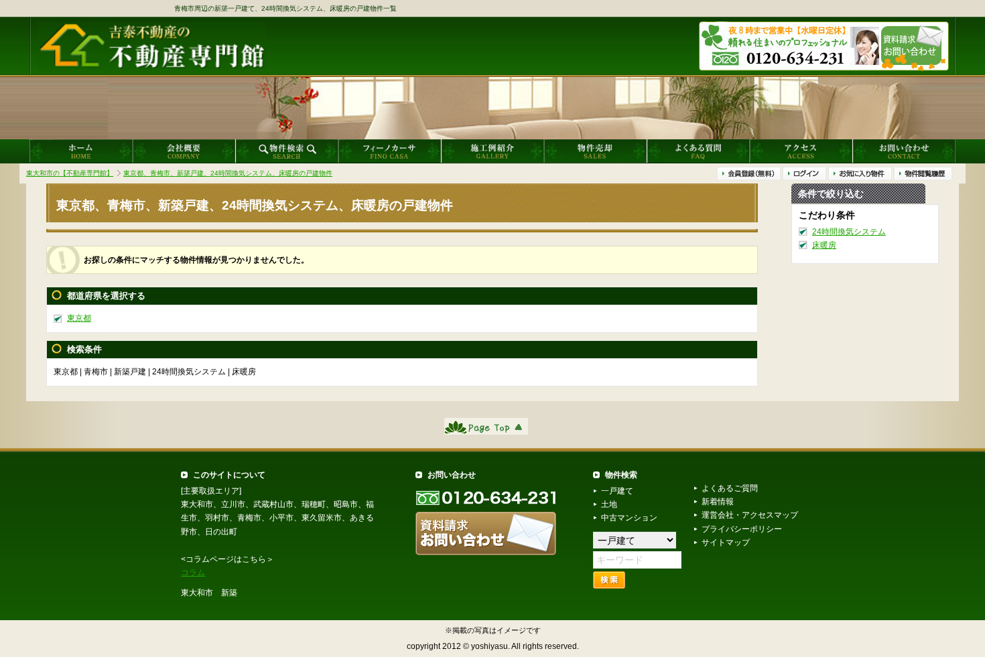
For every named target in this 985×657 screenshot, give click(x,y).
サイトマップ (726, 542)
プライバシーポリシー (742, 529)
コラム (193, 572)
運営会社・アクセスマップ (750, 515)
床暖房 (824, 245)
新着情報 (718, 501)
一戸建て (617, 491)
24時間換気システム (849, 231)
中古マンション (629, 517)
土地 (609, 504)
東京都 (79, 318)
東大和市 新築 (209, 592)
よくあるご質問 (730, 488)
